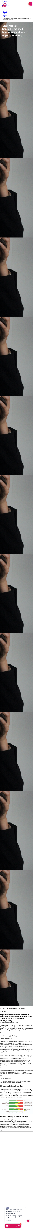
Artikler (5, 15)
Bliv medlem (5, 5)
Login (6, 4)
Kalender (6, 1)
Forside (5, 12)
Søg (30, 5)
